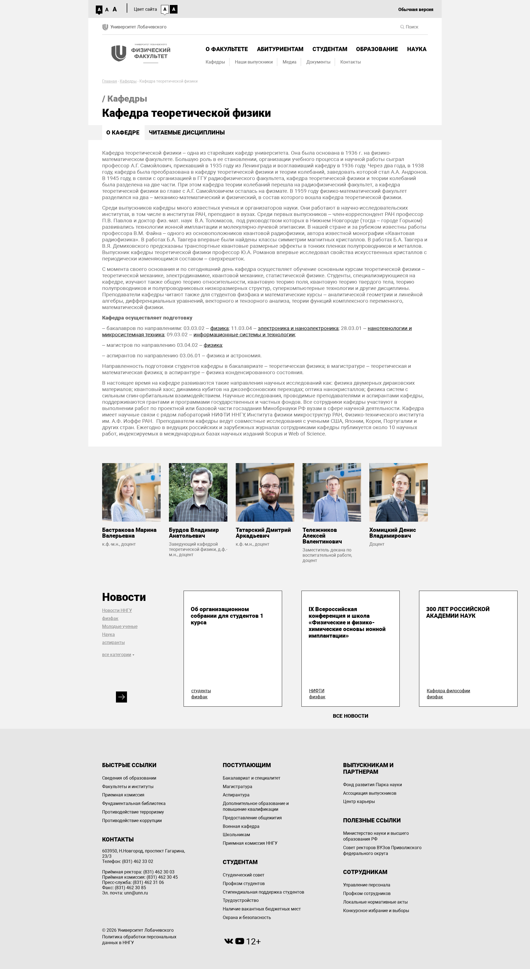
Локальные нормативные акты (375, 902)
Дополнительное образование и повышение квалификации (256, 806)
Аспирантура (236, 795)
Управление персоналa (366, 885)
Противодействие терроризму (133, 812)
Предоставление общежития (252, 817)
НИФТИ (316, 690)
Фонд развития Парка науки (372, 784)
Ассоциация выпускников (369, 793)
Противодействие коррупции (132, 820)
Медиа (289, 62)
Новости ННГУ (117, 610)
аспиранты (113, 642)
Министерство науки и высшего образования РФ (376, 836)
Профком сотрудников (367, 893)
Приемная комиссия (123, 795)
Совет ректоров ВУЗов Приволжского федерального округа (382, 850)
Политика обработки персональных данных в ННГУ (139, 939)
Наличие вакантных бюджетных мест (262, 909)
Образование (377, 49)
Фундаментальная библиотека (134, 803)
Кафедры (215, 62)
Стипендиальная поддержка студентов (263, 892)
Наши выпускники (254, 62)
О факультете (227, 49)
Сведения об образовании (129, 778)
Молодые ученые (119, 626)
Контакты (350, 62)
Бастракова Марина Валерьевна (129, 533)
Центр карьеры (359, 801)
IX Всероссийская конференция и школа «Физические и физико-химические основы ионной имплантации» (347, 622)
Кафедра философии (448, 690)
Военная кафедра (241, 826)
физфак (110, 618)
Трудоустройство (241, 900)
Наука (416, 49)
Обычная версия (415, 9)
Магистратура (237, 786)
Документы (318, 62)
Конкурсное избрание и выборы (376, 910)
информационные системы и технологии (244, 334)
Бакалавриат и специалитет (251, 778)
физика (219, 328)
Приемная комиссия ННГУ (250, 843)
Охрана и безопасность (247, 917)
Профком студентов (244, 883)
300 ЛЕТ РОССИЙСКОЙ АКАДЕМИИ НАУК (458, 612)
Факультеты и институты (127, 786)
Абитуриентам (280, 49)
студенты (201, 690)
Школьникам (236, 834)
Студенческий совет (243, 875)
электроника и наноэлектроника (298, 328)
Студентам (329, 49)
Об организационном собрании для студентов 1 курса (227, 616)
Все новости (350, 716)
